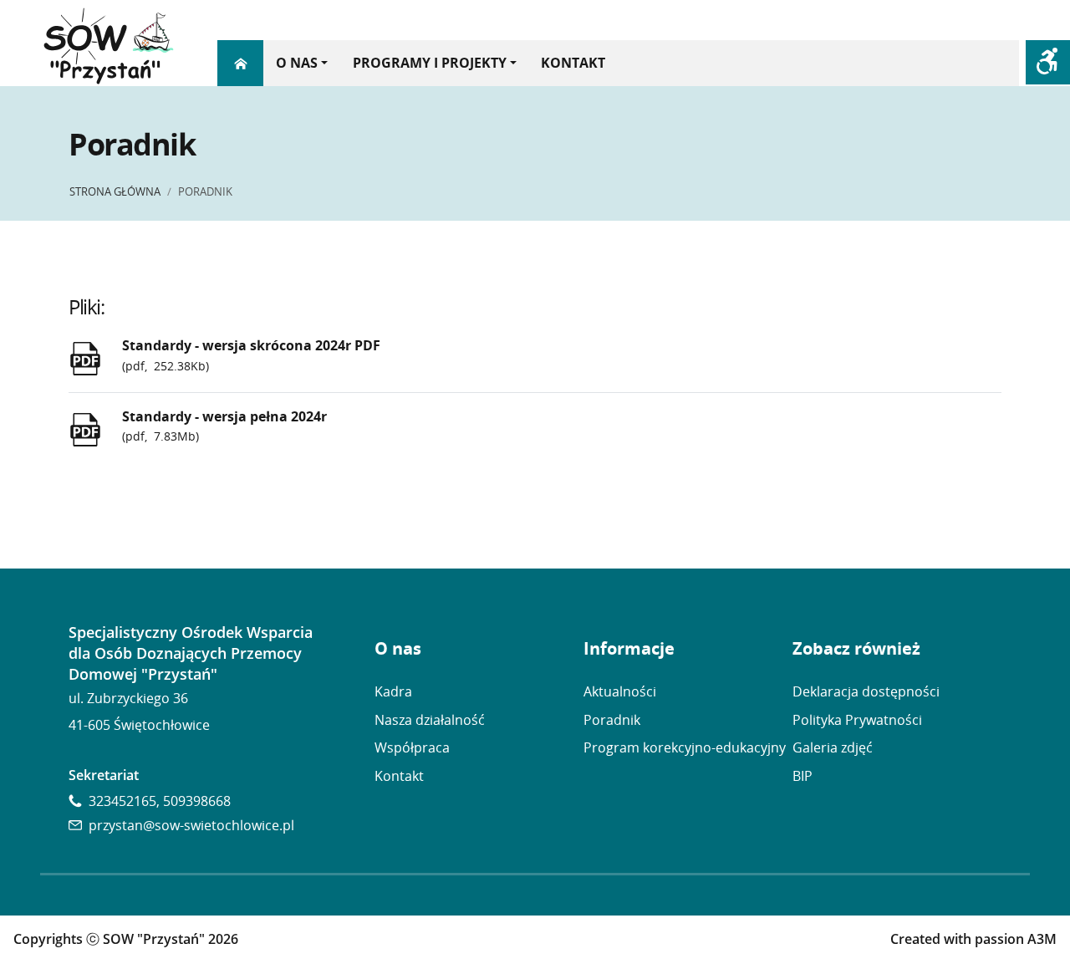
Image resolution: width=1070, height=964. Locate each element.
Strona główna (114, 191)
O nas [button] (297, 63)
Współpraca (412, 747)
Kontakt (573, 63)
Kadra (393, 691)
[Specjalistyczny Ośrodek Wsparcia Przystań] (108, 47)
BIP (802, 776)
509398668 (197, 801)
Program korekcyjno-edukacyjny (684, 747)
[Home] (240, 63)
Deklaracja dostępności (866, 691)
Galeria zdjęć (832, 747)
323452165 (122, 801)
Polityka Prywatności (857, 720)
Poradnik (611, 720)
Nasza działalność (429, 720)
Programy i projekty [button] (430, 63)
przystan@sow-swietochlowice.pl (191, 825)
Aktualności (619, 691)
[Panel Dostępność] (1048, 62)
